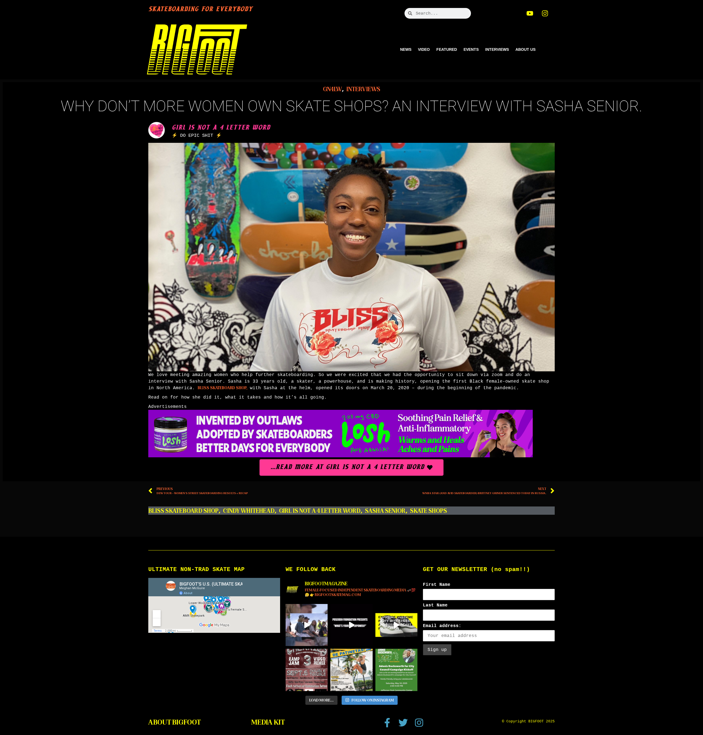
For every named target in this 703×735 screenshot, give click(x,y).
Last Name (435, 605)
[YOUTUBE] (530, 13)
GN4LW (332, 89)
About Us (525, 49)
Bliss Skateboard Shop (183, 510)
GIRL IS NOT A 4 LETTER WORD (320, 510)
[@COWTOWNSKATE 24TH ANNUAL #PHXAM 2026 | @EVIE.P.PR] (307, 625)
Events (471, 49)
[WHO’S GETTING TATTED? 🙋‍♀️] (307, 670)
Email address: (442, 625)
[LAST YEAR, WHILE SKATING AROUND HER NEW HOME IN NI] (351, 670)
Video (424, 49)
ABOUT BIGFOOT (174, 722)
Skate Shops (428, 510)
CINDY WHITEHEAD (249, 510)
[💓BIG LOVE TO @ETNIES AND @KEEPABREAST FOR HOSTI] (396, 625)
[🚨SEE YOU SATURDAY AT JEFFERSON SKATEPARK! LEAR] (396, 670)
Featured (446, 49)
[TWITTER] (403, 722)
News (405, 49)
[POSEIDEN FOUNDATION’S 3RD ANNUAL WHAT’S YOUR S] (351, 625)
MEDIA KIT (268, 722)
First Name (436, 584)
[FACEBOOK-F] (387, 722)
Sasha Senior (385, 510)
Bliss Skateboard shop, (222, 387)
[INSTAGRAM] (545, 13)
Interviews (497, 49)
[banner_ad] (340, 455)
